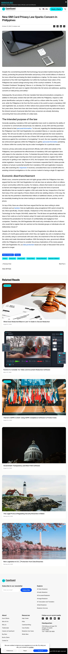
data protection (28, 245)
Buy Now (4, 634)
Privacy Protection (41, 258)
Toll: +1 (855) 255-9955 (48, 631)
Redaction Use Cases (28, 631)
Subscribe (26, 590)
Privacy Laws (21, 258)
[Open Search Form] (40, 9)
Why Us (4, 624)
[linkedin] (51, 618)
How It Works (5, 618)
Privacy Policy (30, 258)
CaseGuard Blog (26, 624)
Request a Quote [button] (26, 14)
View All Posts (6, 269)
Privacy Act (12, 258)
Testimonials (5, 628)
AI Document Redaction (43, 595)
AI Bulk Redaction (42, 605)
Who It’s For (5, 621)
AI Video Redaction (42, 589)
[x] (47, 618)
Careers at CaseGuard (8, 631)
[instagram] (59, 618)
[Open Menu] (65, 9)
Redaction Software (54, 258)
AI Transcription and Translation (45, 601)
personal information (24, 128)
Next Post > (62, 264)
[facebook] (43, 618)
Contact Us (5, 640)
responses (23, 168)
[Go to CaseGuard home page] (8, 9)
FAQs (23, 621)
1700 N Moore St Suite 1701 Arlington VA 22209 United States (49, 627)
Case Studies (25, 628)
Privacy (18, 255)
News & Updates (8, 255)
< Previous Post (6, 264)
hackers (17, 208)
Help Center (25, 618)
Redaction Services (42, 608)
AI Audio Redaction (42, 592)
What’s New (25, 634)
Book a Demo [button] (43, 14)
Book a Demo (6, 637)
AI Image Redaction (42, 598)
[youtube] (55, 618)
